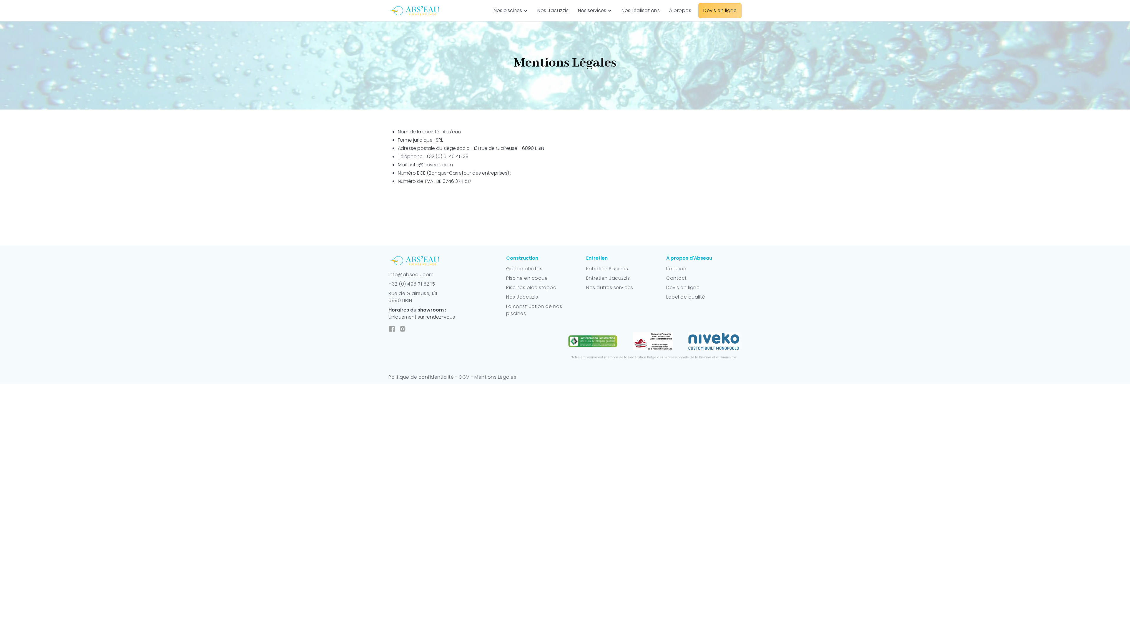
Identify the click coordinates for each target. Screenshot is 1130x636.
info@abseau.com (411, 274)
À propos (680, 10)
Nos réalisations (641, 10)
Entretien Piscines (607, 268)
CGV (464, 377)
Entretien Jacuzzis (608, 278)
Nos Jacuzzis (553, 10)
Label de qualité (685, 297)
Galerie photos (524, 268)
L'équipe (676, 268)
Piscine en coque (527, 278)
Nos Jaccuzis (522, 297)
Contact (676, 278)
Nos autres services (609, 287)
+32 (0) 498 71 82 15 (411, 284)
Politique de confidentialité (421, 377)
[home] (415, 10)
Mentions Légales (495, 377)
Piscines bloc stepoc (531, 287)
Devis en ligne (682, 287)
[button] (511, 10)
